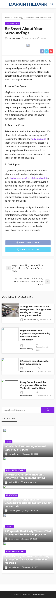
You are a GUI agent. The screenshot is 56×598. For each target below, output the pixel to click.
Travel (9, 527)
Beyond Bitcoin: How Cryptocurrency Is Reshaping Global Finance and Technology (35, 335)
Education (11, 495)
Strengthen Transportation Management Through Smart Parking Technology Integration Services (35, 311)
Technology (12, 24)
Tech (8, 442)
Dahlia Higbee (14, 38)
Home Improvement (15, 470)
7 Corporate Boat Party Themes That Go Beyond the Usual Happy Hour (28, 533)
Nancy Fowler (30, 319)
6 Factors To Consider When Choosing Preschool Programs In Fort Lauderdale (28, 503)
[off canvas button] (3, 4)
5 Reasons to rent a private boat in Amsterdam (34, 362)
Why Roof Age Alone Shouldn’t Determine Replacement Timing (25, 476)
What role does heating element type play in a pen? (25, 448)
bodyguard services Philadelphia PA (28, 178)
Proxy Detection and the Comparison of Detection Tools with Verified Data (33, 385)
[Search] (51, 4)
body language (38, 138)
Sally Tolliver (14, 482)
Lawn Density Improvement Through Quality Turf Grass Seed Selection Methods (28, 559)
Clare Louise (14, 539)
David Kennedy (26, 348)
